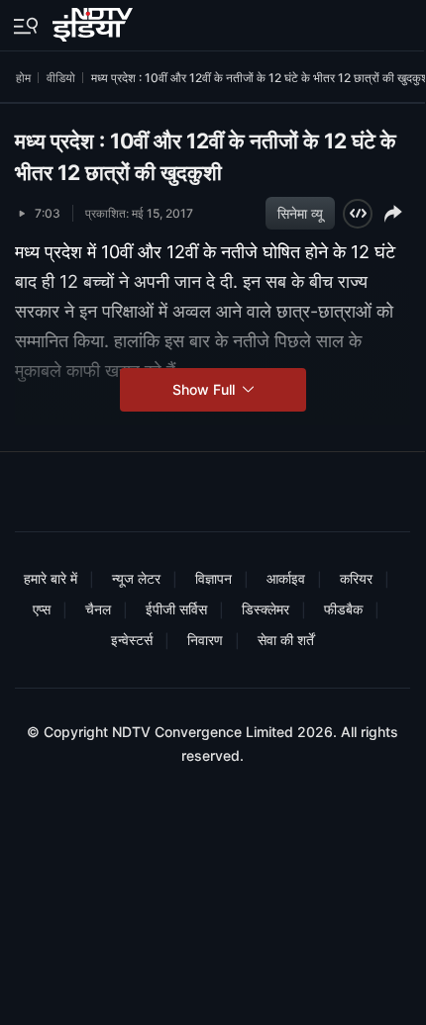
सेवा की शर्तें (286, 639)
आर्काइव (285, 578)
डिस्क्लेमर (265, 609)
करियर (356, 578)
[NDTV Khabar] (95, 21)
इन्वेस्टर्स (132, 639)
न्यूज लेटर (136, 578)
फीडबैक (343, 609)
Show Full (205, 389)
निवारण (205, 639)
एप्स (42, 609)
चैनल (98, 609)
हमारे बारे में (50, 578)
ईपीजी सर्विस (176, 609)
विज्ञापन (213, 578)
